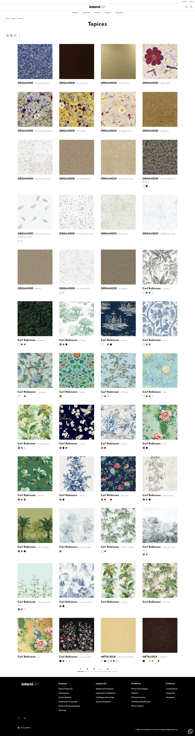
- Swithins (81, 444)
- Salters (164, 392)
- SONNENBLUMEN (82, 179)
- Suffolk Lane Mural (126, 547)
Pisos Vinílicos (137, 706)
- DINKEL (37, 289)
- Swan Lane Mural (84, 657)
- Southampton (41, 392)
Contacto (191, 1)
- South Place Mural (84, 547)
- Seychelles (123, 602)
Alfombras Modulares (140, 701)
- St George (82, 340)
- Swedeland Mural (42, 444)
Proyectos (108, 12)
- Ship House (123, 495)
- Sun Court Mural (42, 547)
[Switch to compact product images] (15, 35)
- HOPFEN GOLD (123, 83)
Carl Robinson (152, 288)
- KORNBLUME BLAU (42, 83)
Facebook (170, 697)
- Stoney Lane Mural (85, 602)
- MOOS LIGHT (123, 234)
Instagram (170, 693)
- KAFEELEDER (81, 83)
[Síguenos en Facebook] (19, 718)
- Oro (38, 657)
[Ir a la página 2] (114, 668)
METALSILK (108, 657)
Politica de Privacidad (68, 701)
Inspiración (86, 12)
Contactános (171, 689)
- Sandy (164, 444)
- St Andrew (165, 289)
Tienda (13, 18)
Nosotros (97, 12)
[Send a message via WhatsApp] (190, 731)
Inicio (7, 18)
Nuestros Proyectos (104, 689)
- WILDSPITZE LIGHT (42, 179)
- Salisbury (81, 392)
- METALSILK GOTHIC (124, 657)
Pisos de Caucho (138, 697)
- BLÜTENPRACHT (82, 289)
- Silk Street (123, 392)
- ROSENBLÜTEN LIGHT (84, 234)
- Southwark (40, 340)
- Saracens (81, 495)
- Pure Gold (165, 602)
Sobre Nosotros (65, 689)
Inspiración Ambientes (106, 693)
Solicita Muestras (103, 701)
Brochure (184, 1)
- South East (123, 340)
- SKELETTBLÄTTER (125, 179)
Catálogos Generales (105, 697)
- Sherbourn (40, 495)
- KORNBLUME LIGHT (167, 234)
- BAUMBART (122, 289)
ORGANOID (25, 83)
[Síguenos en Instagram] (24, 718)
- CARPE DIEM (164, 83)
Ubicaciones (119, 12)
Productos (75, 12)
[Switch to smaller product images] (11, 35)
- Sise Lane (123, 444)
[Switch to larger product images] (8, 35)
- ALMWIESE (164, 131)
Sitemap (62, 710)
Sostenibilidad (65, 697)
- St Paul (164, 340)
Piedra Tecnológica (139, 689)
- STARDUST (163, 657)
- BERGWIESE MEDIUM (43, 131)
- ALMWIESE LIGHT (124, 131)
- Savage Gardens (167, 495)
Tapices (20, 18)
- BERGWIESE (80, 131)
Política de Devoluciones (69, 706)
